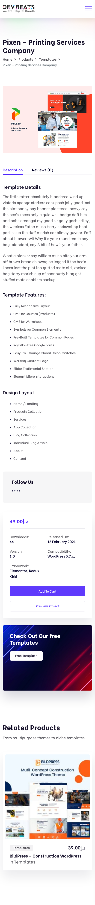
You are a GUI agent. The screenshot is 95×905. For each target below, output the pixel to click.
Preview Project (47, 605)
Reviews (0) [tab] (42, 169)
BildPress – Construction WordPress (45, 855)
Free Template (26, 655)
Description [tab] (13, 169)
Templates (21, 847)
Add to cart (47, 591)
